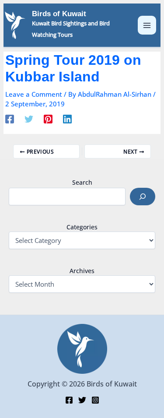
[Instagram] (95, 400)
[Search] (142, 196)
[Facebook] (9, 118)
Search (82, 182)
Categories (82, 227)
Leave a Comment (33, 94)
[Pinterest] (48, 118)
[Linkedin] (67, 118)
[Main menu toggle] (147, 25)
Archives (82, 271)
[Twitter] (28, 118)
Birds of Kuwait (59, 14)
